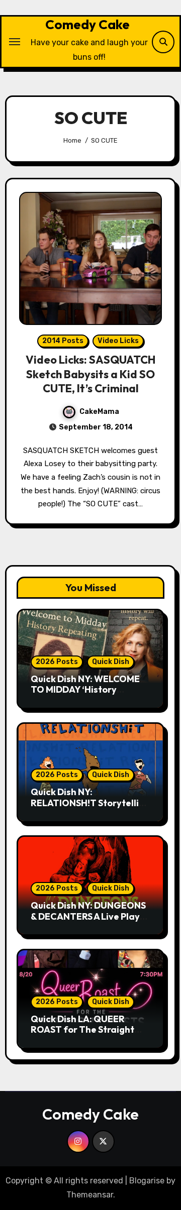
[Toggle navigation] (15, 42)
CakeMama (99, 411)
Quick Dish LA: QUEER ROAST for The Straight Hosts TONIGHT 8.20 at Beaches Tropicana (82, 1035)
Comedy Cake (87, 24)
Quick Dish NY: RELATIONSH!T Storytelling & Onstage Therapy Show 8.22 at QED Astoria (90, 808)
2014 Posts (62, 341)
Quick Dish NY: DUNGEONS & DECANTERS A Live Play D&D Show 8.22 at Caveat (88, 916)
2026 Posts (57, 661)
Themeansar (89, 1194)
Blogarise (146, 1180)
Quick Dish (110, 661)
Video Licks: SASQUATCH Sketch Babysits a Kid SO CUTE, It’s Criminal (90, 374)
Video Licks (118, 341)
